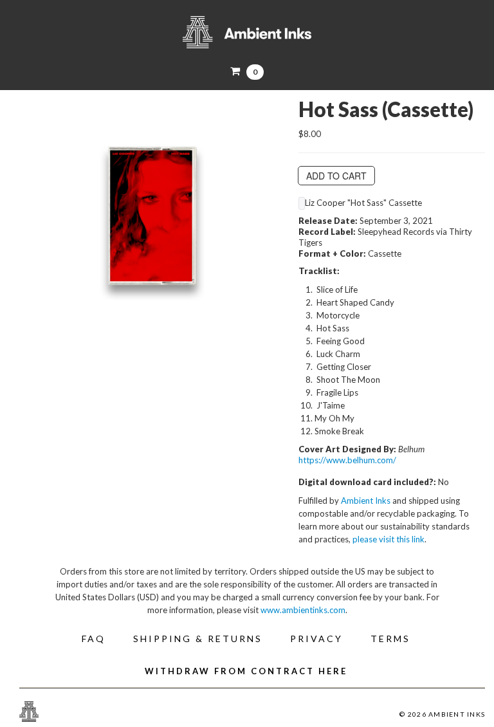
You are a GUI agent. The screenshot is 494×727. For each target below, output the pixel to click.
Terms (390, 638)
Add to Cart (336, 175)
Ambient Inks (247, 32)
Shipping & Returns (197, 638)
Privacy (316, 638)
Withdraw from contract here (246, 671)
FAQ (93, 638)
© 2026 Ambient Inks (442, 714)
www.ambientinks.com (303, 610)
